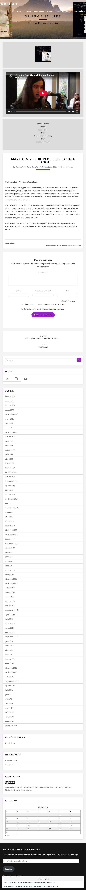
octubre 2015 (10, 605)
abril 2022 (9, 423)
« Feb (7, 835)
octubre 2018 (10, 503)
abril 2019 (9, 490)
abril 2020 (9, 459)
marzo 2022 (9, 428)
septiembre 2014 (11, 637)
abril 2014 (9, 650)
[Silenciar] (73, 111)
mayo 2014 (9, 646)
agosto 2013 (10, 686)
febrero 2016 (10, 601)
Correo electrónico (43, 291)
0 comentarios (66, 167)
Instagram (9, 765)
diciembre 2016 (11, 579)
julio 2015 (9, 619)
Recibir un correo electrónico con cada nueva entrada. (44, 309)
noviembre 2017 (11, 534)
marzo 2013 (9, 708)
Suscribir (8, 869)
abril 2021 (9, 445)
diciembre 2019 (11, 472)
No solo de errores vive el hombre (40, 12)
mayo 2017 (9, 561)
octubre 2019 (10, 477)
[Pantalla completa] (77, 111)
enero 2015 (9, 628)
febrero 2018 (10, 525)
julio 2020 (9, 454)
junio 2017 (9, 557)
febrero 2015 (10, 623)
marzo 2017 (9, 566)
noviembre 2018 (11, 499)
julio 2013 (9, 690)
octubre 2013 (10, 677)
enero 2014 (9, 663)
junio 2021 (9, 441)
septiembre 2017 (11, 543)
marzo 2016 (9, 597)
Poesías (20, 12)
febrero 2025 (10, 397)
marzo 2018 (9, 521)
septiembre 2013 (11, 681)
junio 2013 (9, 694)
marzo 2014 (9, 654)
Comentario (43, 272)
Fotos (70, 245)
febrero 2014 (10, 659)
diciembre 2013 (11, 668)
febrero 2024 (10, 405)
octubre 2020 (10, 450)
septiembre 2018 (11, 508)
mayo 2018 (9, 512)
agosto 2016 (10, 592)
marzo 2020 (9, 463)
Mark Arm (77, 245)
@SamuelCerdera (12, 760)
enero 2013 (9, 717)
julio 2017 (9, 552)
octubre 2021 (10, 437)
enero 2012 (9, 721)
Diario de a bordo (63, 12)
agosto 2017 (10, 548)
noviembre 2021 (11, 432)
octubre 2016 (10, 588)
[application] (43, 93)
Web (67, 291)
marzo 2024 (9, 401)
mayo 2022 (9, 419)
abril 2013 (9, 703)
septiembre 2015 (11, 610)
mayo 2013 (9, 699)
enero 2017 (9, 574)
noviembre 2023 (11, 414)
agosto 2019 (10, 486)
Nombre (18, 291)
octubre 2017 (10, 539)
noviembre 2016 (11, 583)
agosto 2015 (10, 614)
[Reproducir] (9, 111)
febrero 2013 (10, 712)
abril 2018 (9, 517)
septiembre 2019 (11, 481)
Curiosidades (10, 243)
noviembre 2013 (11, 672)
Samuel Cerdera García (27, 167)
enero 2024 (9, 410)
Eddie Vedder (62, 245)
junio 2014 (9, 641)
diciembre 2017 (11, 530)
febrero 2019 (10, 494)
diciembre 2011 (11, 726)
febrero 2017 (10, 570)
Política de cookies (53, 886)
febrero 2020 (10, 468)
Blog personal (78, 12)
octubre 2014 (10, 632)
